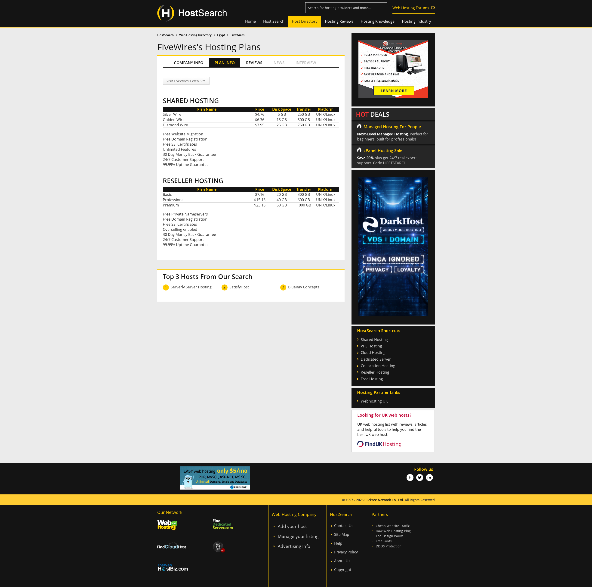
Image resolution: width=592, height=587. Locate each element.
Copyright (342, 569)
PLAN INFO (225, 62)
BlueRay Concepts (303, 287)
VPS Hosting (371, 346)
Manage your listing (298, 536)
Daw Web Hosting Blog (393, 531)
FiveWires (237, 35)
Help (338, 543)
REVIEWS (254, 62)
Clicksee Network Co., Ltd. (384, 500)
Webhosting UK (374, 401)
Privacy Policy (346, 552)
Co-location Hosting (378, 365)
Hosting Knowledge (378, 21)
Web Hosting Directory (195, 35)
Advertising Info (294, 546)
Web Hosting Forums (410, 7)
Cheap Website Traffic (393, 526)
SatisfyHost (239, 287)
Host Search (273, 21)
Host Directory (305, 21)
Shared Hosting (374, 339)
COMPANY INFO (188, 62)
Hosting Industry (416, 21)
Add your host (292, 526)
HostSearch (165, 35)
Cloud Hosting (373, 352)
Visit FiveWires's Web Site (186, 81)
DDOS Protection (388, 546)
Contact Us (343, 525)
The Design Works (390, 536)
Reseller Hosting (375, 372)
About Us (342, 560)
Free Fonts (384, 541)
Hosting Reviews (339, 21)
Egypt (221, 35)
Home (250, 21)
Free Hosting (372, 378)
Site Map (341, 534)
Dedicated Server (376, 359)
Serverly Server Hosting (191, 287)
